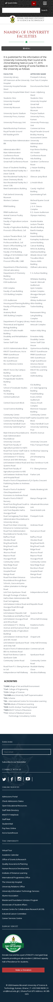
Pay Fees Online (9, 828)
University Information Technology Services (20, 891)
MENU (27, 48)
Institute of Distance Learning (14, 873)
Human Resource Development (15, 868)
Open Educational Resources (14, 805)
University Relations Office (13, 886)
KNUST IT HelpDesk (10, 814)
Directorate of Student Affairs (14, 904)
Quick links (12, 3)
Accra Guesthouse (10, 833)
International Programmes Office (16, 877)
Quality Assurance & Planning (14, 864)
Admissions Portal (10, 796)
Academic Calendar (10, 855)
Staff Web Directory (10, 810)
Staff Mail (6, 819)
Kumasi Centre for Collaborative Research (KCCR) (23, 909)
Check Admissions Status (13, 801)
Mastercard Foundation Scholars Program (20, 900)
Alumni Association (10, 895)
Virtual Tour (7, 850)
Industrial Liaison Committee (14, 913)
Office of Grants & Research (14, 859)
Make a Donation (23, 970)
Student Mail (7, 823)
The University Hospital (12, 882)
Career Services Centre (12, 918)
